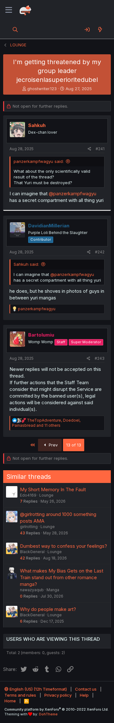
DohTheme (48, 714)
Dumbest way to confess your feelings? (63, 546)
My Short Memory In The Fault (53, 489)
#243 (99, 358)
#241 (100, 148)
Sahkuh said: (26, 264)
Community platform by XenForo (56, 709)
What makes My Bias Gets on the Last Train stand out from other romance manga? (61, 577)
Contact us (86, 689)
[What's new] (99, 29)
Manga (53, 589)
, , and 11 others (46, 423)
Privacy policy (58, 695)
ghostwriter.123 (42, 88)
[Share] (89, 149)
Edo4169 (28, 495)
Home (10, 700)
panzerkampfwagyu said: (39, 161)
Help (84, 695)
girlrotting (29, 526)
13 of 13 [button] (73, 444)
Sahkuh (37, 125)
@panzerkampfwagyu (72, 194)
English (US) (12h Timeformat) (38, 689)
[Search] (15, 29)
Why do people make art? (48, 609)
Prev (53, 444)
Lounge (46, 495)
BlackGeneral (32, 551)
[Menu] (8, 10)
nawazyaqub (32, 589)
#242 (99, 252)
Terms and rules (20, 695)
